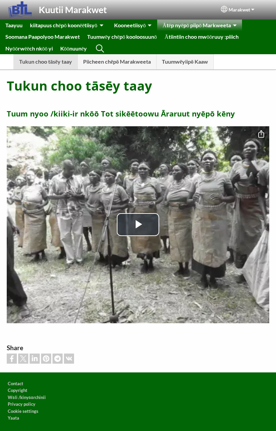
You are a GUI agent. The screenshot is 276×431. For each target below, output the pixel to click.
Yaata (13, 418)
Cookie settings (23, 411)
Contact (15, 383)
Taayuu (14, 25)
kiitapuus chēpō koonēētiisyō (63, 25)
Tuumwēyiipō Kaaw (185, 61)
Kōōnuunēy (73, 48)
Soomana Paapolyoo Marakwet (42, 36)
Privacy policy (21, 404)
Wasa (100, 48)
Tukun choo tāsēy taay (45, 61)
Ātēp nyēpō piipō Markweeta (197, 25)
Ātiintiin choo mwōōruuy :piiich (202, 36)
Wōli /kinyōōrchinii (27, 397)
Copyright (17, 390)
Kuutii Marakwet (73, 9)
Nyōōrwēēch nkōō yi (29, 48)
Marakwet (239, 9)
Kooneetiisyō (130, 25)
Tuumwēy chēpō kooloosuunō (122, 36)
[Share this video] (261, 134)
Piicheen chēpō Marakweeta (117, 61)
